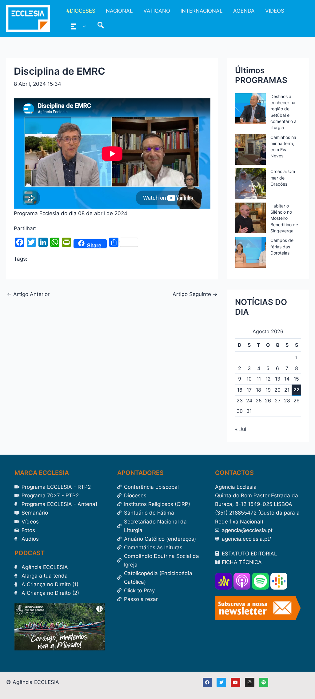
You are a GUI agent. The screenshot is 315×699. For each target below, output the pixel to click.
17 (249, 390)
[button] (83, 26)
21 (286, 390)
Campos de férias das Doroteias (281, 246)
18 (258, 390)
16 (239, 390)
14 (286, 379)
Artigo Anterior (28, 294)
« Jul (240, 429)
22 (296, 389)
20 (277, 390)
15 (296, 379)
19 (268, 390)
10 (249, 379)
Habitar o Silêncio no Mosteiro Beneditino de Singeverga (284, 218)
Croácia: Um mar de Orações (282, 177)
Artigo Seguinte (195, 294)
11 (259, 379)
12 (268, 379)
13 (277, 379)
